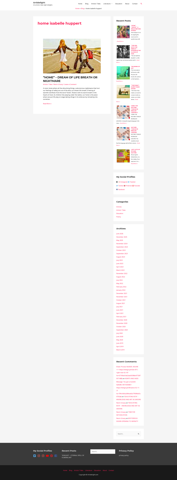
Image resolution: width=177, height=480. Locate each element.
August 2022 (120, 277)
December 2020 (121, 320)
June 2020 (119, 337)
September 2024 (122, 247)
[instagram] (39, 455)
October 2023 (121, 250)
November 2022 (121, 273)
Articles (119, 207)
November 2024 (121, 244)
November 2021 (121, 297)
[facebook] (56, 455)
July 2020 (119, 333)
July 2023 (119, 260)
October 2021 (121, 300)
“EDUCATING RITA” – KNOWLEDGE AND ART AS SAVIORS (128, 406)
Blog (86, 4)
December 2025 (121, 237)
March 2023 (120, 270)
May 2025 (119, 240)
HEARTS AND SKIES (131, 378)
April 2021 (119, 313)
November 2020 (121, 323)
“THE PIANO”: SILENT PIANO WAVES (135, 87)
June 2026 (119, 234)
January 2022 (120, 290)
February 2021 (121, 317)
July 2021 (119, 307)
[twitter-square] (35, 455)
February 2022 (121, 287)
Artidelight (39, 2)
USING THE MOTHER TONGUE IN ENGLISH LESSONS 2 (134, 109)
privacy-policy (124, 455)
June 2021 (119, 310)
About (127, 4)
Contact (134, 4)
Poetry (118, 217)
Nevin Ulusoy (121, 403)
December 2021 (121, 293)
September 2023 (122, 254)
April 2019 (119, 346)
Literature (107, 4)
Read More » (47, 104)
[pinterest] (52, 455)
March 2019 (120, 350)
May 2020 (119, 340)
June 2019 (119, 343)
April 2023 (119, 267)
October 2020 (121, 327)
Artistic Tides (95, 4)
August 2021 (120, 303)
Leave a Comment (70, 84)
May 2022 (119, 283)
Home (80, 4)
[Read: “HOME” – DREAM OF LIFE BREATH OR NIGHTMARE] (72, 56)
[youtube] (48, 455)
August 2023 (120, 257)
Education (118, 4)
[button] (141, 4)
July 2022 (119, 280)
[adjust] (117, 182)
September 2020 (122, 330)
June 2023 (119, 263)
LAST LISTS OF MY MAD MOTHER (135, 151)
